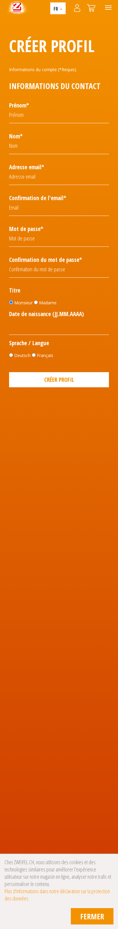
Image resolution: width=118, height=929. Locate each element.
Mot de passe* (26, 229)
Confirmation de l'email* (37, 198)
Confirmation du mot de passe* (45, 260)
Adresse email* (26, 167)
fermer (92, 916)
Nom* (16, 136)
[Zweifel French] (17, 7)
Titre (14, 290)
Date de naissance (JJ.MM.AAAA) (46, 314)
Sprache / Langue (29, 343)
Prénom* (19, 105)
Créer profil (59, 380)
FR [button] (56, 8)
